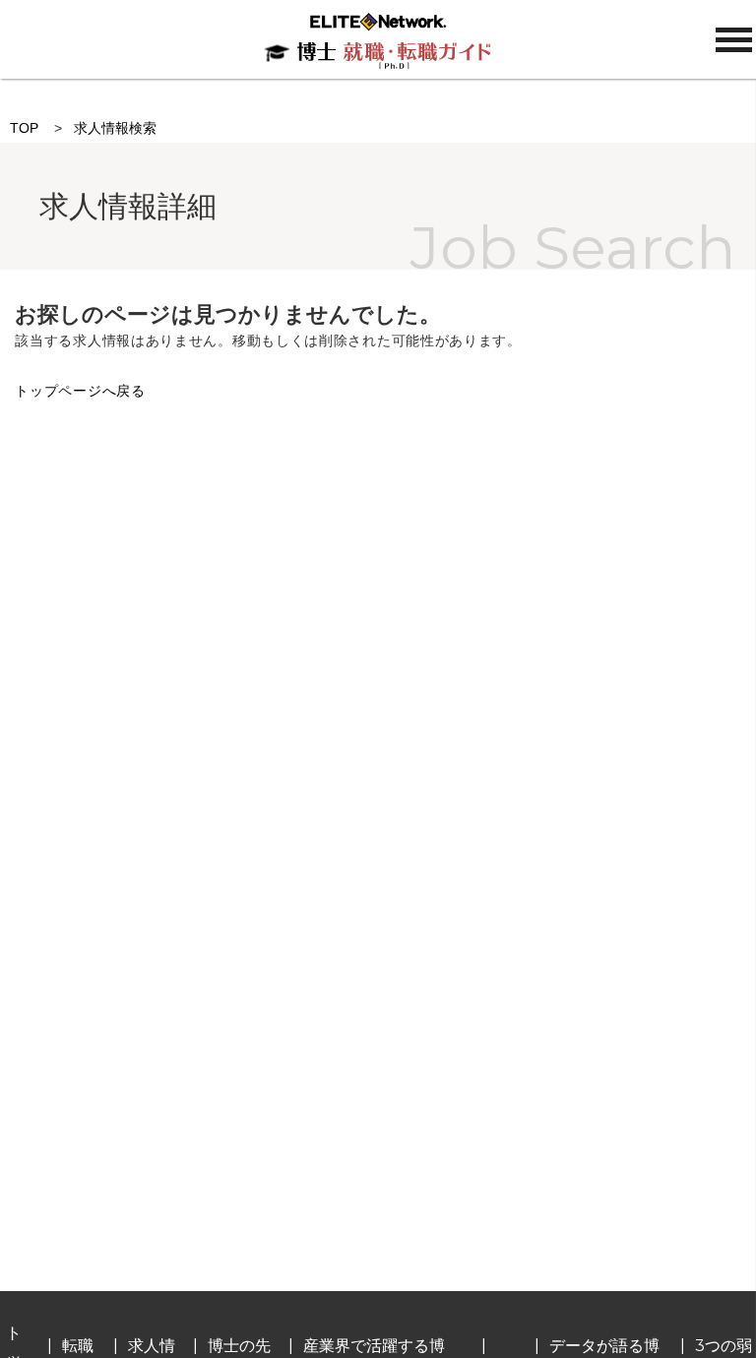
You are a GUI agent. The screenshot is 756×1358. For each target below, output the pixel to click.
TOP (24, 128)
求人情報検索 (115, 128)
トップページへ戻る (80, 391)
